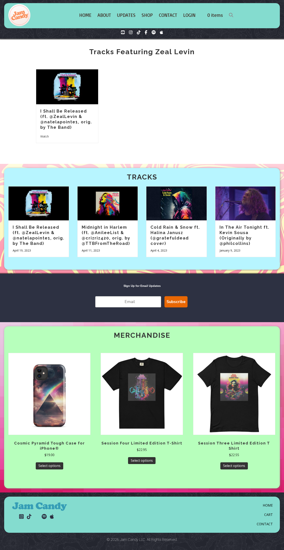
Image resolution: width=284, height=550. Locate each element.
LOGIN (189, 15)
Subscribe (176, 301)
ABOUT (104, 15)
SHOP (147, 15)
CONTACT (168, 15)
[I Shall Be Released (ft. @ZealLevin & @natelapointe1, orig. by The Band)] (67, 86)
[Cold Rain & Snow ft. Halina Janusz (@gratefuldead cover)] (176, 202)
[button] (232, 15)
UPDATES (126, 15)
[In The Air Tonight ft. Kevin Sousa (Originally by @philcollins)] (245, 202)
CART (268, 514)
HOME (85, 15)
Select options (49, 465)
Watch (44, 136)
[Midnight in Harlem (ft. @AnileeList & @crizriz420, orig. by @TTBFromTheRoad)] (108, 202)
